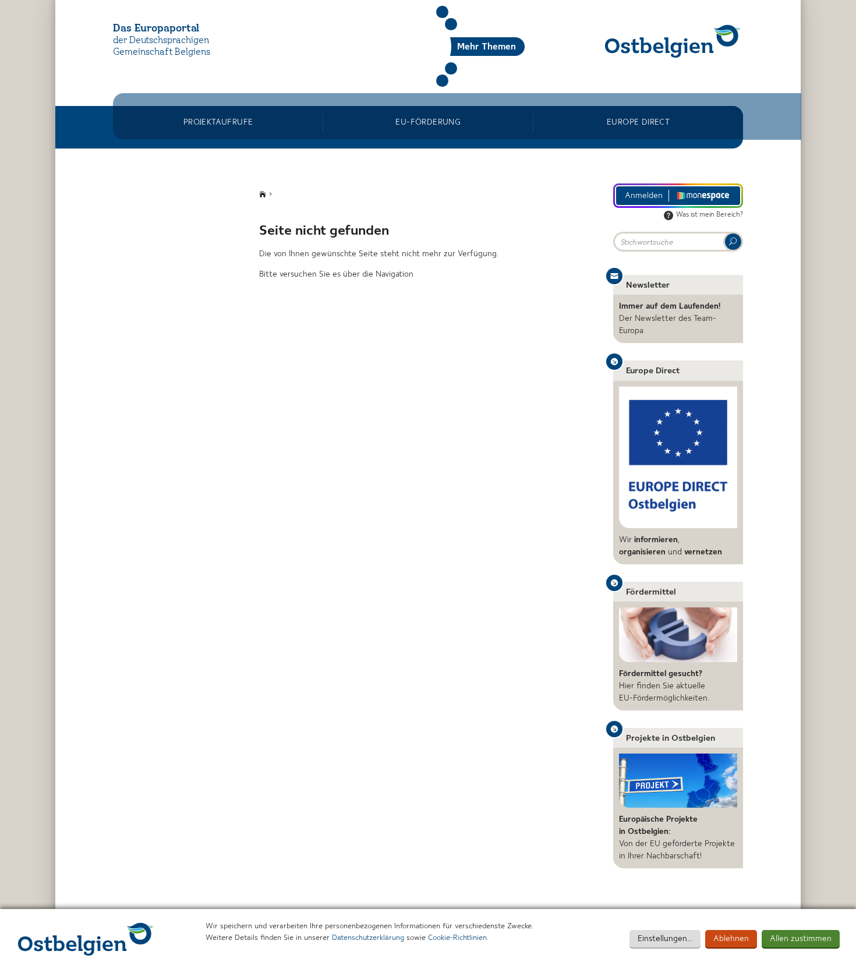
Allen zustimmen (801, 939)
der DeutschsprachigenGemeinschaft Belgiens (161, 47)
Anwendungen (451, 68)
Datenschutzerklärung (368, 938)
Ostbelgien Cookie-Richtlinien (86, 939)
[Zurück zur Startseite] (673, 41)
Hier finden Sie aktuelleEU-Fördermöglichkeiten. (664, 686)
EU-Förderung (428, 122)
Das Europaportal (156, 28)
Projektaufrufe (218, 122)
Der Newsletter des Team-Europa (669, 318)
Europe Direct (638, 122)
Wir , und (670, 546)
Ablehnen (731, 939)
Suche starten (733, 242)
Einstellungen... (665, 939)
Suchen (442, 12)
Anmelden (644, 196)
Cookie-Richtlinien (457, 938)
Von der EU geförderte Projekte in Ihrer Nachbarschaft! (677, 837)
